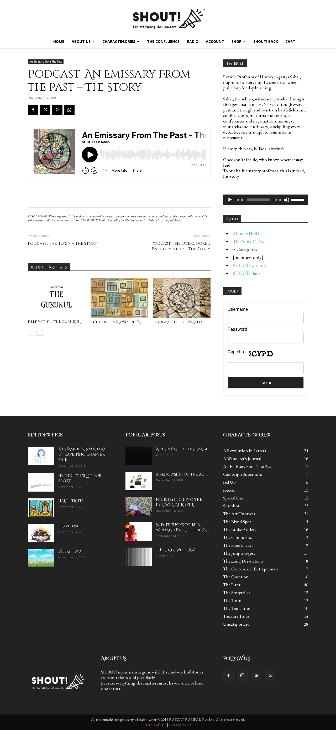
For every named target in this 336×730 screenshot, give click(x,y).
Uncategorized (236, 624)
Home (58, 41)
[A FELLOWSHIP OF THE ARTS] (138, 481)
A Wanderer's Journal (242, 458)
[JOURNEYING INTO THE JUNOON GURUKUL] (138, 506)
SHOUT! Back (265, 41)
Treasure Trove (236, 616)
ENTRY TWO (69, 551)
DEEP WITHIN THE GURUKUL (54, 321)
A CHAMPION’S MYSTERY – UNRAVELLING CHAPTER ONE (83, 454)
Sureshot (231, 506)
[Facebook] (33, 110)
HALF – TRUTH (71, 500)
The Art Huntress (239, 514)
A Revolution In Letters (244, 450)
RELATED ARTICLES (49, 267)
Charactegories (118, 41)
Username (238, 309)
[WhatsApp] (69, 110)
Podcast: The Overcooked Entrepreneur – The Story (181, 246)
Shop (237, 41)
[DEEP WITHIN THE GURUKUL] (56, 297)
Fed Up (229, 482)
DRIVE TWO (69, 526)
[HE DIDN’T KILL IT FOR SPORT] (41, 482)
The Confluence (163, 41)
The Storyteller (236, 592)
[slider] (298, 199)
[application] (265, 200)
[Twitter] (45, 110)
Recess (229, 490)
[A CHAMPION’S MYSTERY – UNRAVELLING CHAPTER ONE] (41, 456)
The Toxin (232, 600)
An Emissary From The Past (45, 61)
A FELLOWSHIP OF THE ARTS (182, 474)
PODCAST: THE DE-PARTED (177, 322)
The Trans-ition (237, 608)
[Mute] (286, 199)
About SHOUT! (248, 234)
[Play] (230, 199)
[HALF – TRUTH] (41, 507)
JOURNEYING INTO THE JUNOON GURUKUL (179, 502)
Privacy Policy (180, 724)
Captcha (236, 351)
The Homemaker (238, 545)
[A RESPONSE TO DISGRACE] (138, 456)
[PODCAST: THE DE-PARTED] (182, 298)
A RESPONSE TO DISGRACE (182, 449)
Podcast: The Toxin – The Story (62, 243)
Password (237, 329)
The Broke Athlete (239, 529)
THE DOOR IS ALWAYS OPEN (115, 322)
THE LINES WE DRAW (175, 550)
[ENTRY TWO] (41, 558)
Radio (192, 41)
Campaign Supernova (242, 474)
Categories (247, 249)
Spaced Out (233, 498)
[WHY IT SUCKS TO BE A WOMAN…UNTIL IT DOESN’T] (138, 531)
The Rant (231, 585)
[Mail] (256, 676)
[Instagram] (242, 676)
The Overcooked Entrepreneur (250, 569)
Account (215, 41)
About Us (81, 41)
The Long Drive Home (243, 561)
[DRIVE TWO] (41, 533)
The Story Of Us (248, 241)
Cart (290, 41)
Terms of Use (155, 724)
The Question (236, 577)
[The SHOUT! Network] (168, 17)
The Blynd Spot (237, 521)
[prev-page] (31, 332)
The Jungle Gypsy (239, 553)
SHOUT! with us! (249, 265)
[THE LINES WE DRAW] (138, 557)
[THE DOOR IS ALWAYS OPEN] (119, 298)
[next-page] (39, 332)
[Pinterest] (57, 110)
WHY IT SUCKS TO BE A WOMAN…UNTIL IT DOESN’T (183, 527)
